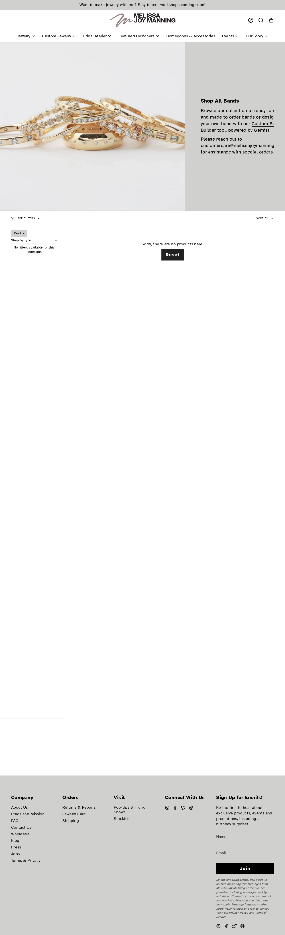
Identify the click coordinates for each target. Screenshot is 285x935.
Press (16, 847)
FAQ (15, 820)
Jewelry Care (74, 814)
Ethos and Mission (28, 814)
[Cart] (271, 20)
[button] (261, 20)
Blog (15, 840)
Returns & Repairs (79, 807)
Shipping (70, 820)
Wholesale (20, 834)
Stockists (122, 818)
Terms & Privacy (25, 860)
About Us (19, 807)
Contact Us (21, 827)
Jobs (15, 854)
